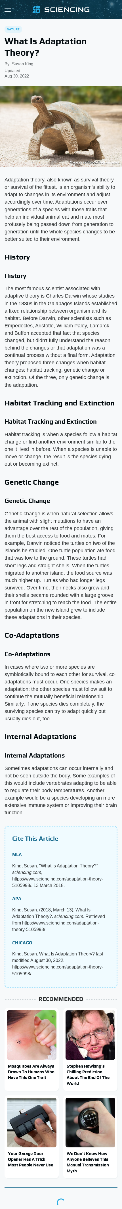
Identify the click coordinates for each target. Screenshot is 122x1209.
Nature (13, 29)
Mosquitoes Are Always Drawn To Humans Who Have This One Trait (31, 1072)
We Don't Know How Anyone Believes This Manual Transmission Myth (88, 1162)
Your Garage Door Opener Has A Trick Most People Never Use (30, 1159)
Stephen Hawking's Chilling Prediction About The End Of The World (88, 1075)
